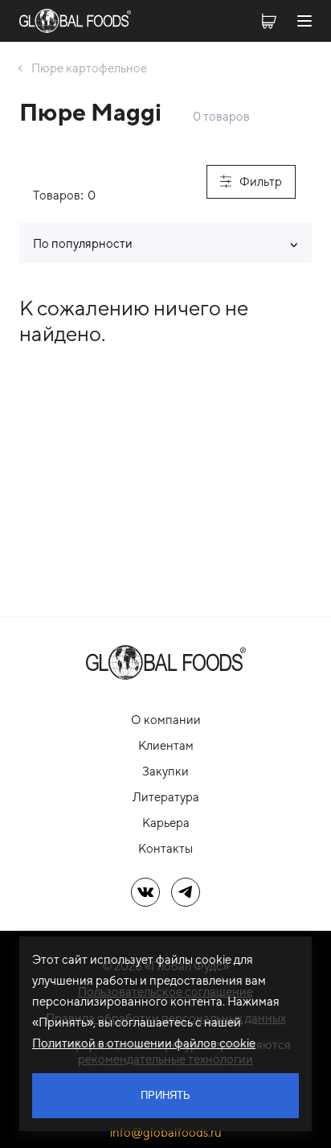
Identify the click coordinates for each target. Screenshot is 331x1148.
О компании (166, 719)
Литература (166, 797)
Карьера (166, 822)
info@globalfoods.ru (166, 1132)
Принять (165, 1095)
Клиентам (166, 745)
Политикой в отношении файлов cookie (143, 1043)
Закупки (165, 771)
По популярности (83, 243)
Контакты (165, 848)
